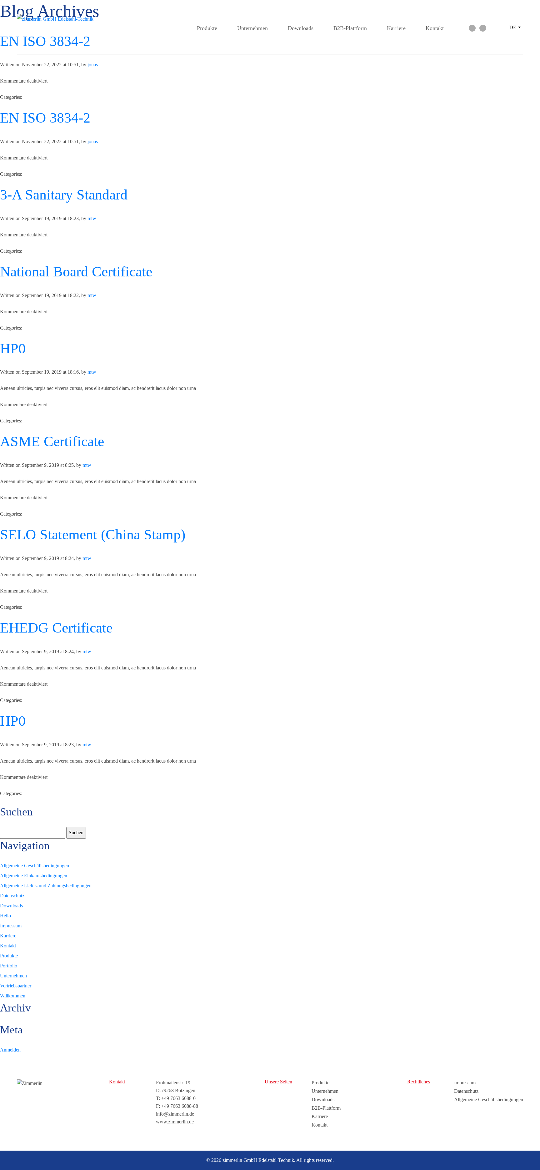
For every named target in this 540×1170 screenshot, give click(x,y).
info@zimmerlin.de (175, 1114)
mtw (92, 218)
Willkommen (12, 995)
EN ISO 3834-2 (45, 118)
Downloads (300, 28)
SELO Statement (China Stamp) (92, 534)
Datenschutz (12, 895)
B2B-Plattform (350, 28)
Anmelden (10, 1049)
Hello (5, 915)
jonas (93, 64)
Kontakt (435, 28)
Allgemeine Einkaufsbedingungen (33, 875)
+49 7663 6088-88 (179, 1106)
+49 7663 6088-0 (178, 1098)
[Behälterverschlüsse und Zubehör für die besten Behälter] (64, 19)
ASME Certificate (52, 441)
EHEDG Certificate (56, 628)
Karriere (396, 28)
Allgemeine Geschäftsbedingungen (34, 865)
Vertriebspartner (15, 985)
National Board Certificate (76, 272)
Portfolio (8, 965)
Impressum (11, 925)
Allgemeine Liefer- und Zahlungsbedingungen (46, 885)
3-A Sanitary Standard (64, 195)
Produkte (207, 28)
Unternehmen (252, 28)
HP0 (13, 348)
